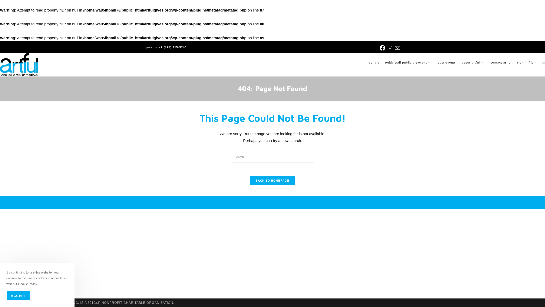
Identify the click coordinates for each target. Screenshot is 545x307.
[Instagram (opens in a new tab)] (390, 48)
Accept (18, 296)
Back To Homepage (272, 180)
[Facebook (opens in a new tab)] (382, 48)
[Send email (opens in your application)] (397, 48)
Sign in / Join (527, 62)
